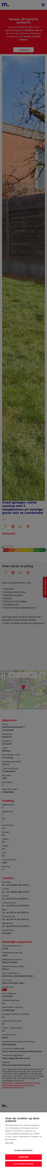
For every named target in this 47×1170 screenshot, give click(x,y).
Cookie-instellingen (23, 1150)
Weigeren (24, 1157)
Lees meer (9, 1143)
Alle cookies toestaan (23, 1164)
